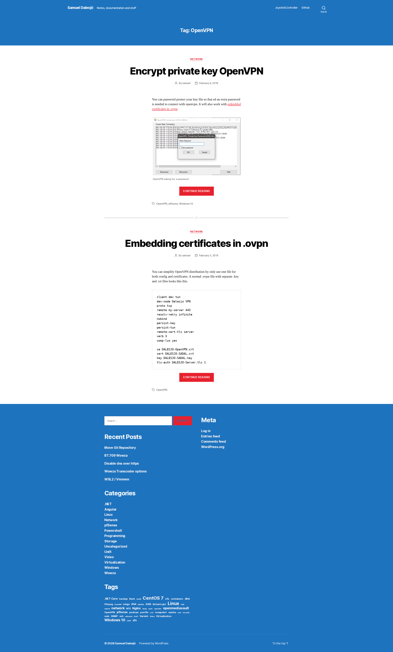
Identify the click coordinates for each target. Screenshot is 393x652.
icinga (126, 604)
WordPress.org (212, 447)
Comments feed (213, 441)
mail (182, 604)
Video (109, 557)
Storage (110, 541)
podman (133, 612)
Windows (111, 568)
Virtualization (114, 562)
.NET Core (111, 598)
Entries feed (210, 436)
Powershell (113, 531)
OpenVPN (161, 203)
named (107, 609)
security (186, 613)
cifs (167, 598)
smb (106, 616)
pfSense (173, 203)
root (151, 613)
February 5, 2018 (208, 255)
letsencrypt (159, 604)
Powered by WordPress (153, 643)
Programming (114, 536)
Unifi (107, 552)
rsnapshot (161, 612)
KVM (148, 604)
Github (306, 7)
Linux (108, 515)
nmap (144, 609)
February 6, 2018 (208, 83)
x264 (129, 621)
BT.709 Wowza (116, 455)
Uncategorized (115, 546)
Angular (110, 509)
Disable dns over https (121, 463)
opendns (157, 609)
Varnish (144, 616)
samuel (186, 83)
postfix (144, 612)
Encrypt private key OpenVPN (196, 71)
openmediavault (176, 608)
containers (177, 598)
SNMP (114, 616)
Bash (132, 598)
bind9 (138, 599)
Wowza (110, 573)
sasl (179, 613)
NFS (128, 608)
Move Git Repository (120, 448)
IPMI (133, 604)
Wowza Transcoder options (125, 471)
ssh (121, 616)
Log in (205, 431)
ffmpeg (108, 604)
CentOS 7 (153, 598)
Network (196, 59)
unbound (128, 616)
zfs (135, 620)
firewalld (118, 604)
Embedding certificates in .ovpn (196, 243)
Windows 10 (186, 203)
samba (172, 612)
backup (123, 598)
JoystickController (286, 7)
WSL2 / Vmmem (116, 479)
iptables (141, 604)
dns (187, 598)
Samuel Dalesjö (80, 8)
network (118, 608)
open (150, 609)
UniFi (136, 616)
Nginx (136, 608)
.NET (108, 504)
